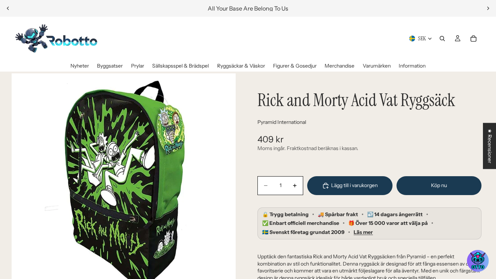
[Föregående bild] (8, 8)
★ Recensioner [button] (490, 146)
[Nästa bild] (488, 8)
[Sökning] (442, 38)
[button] (478, 261)
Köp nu (439, 185)
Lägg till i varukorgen (354, 185)
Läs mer (363, 232)
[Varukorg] (473, 38)
